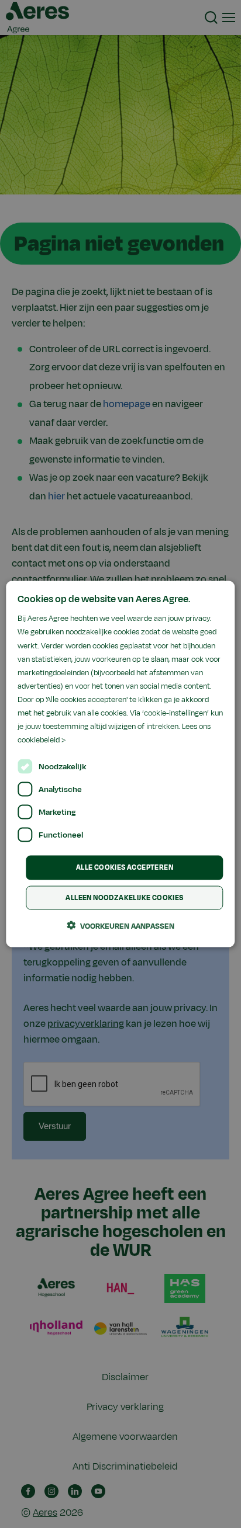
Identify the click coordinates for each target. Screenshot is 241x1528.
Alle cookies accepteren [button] (124, 867)
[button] (120, 925)
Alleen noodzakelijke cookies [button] (124, 897)
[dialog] (120, 764)
